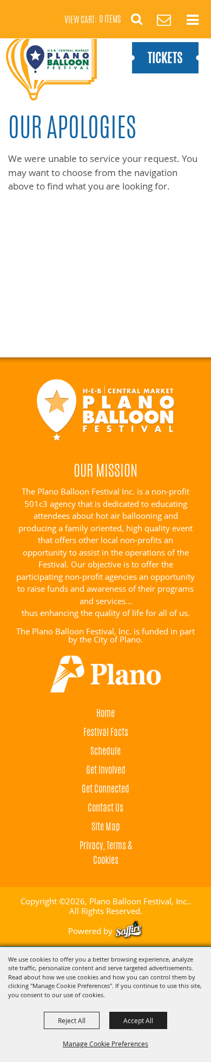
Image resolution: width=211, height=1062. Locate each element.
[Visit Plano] (105, 674)
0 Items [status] (110, 19)
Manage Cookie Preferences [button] (105, 1043)
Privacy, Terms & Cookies (106, 852)
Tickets (165, 58)
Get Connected (105, 788)
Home (105, 713)
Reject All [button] (71, 1020)
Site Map (105, 826)
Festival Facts (105, 732)
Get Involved (106, 769)
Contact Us (105, 807)
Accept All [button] (138, 1020)
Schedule (105, 750)
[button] (142, 22)
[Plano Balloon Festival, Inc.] (51, 69)
